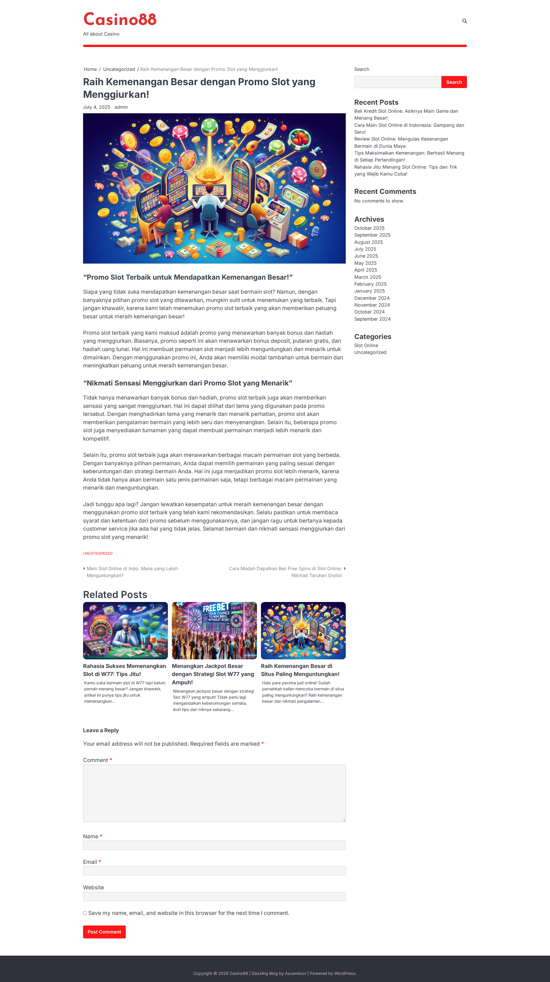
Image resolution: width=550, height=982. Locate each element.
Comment (97, 760)
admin (121, 107)
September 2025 (372, 235)
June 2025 (366, 256)
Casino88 (120, 20)
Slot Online (366, 345)
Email (92, 862)
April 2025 (365, 270)
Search (361, 69)
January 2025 (369, 291)
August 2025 (368, 242)
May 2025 (365, 263)
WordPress (344, 973)
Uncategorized (98, 553)
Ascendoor (295, 973)
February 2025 (370, 284)
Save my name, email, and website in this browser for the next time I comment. (188, 913)
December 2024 (372, 298)
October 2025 (369, 228)
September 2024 (372, 319)
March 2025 (367, 277)
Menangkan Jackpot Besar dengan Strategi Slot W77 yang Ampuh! (213, 674)
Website (93, 887)
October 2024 (369, 312)
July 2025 (365, 249)
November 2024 (372, 305)
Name (93, 836)
